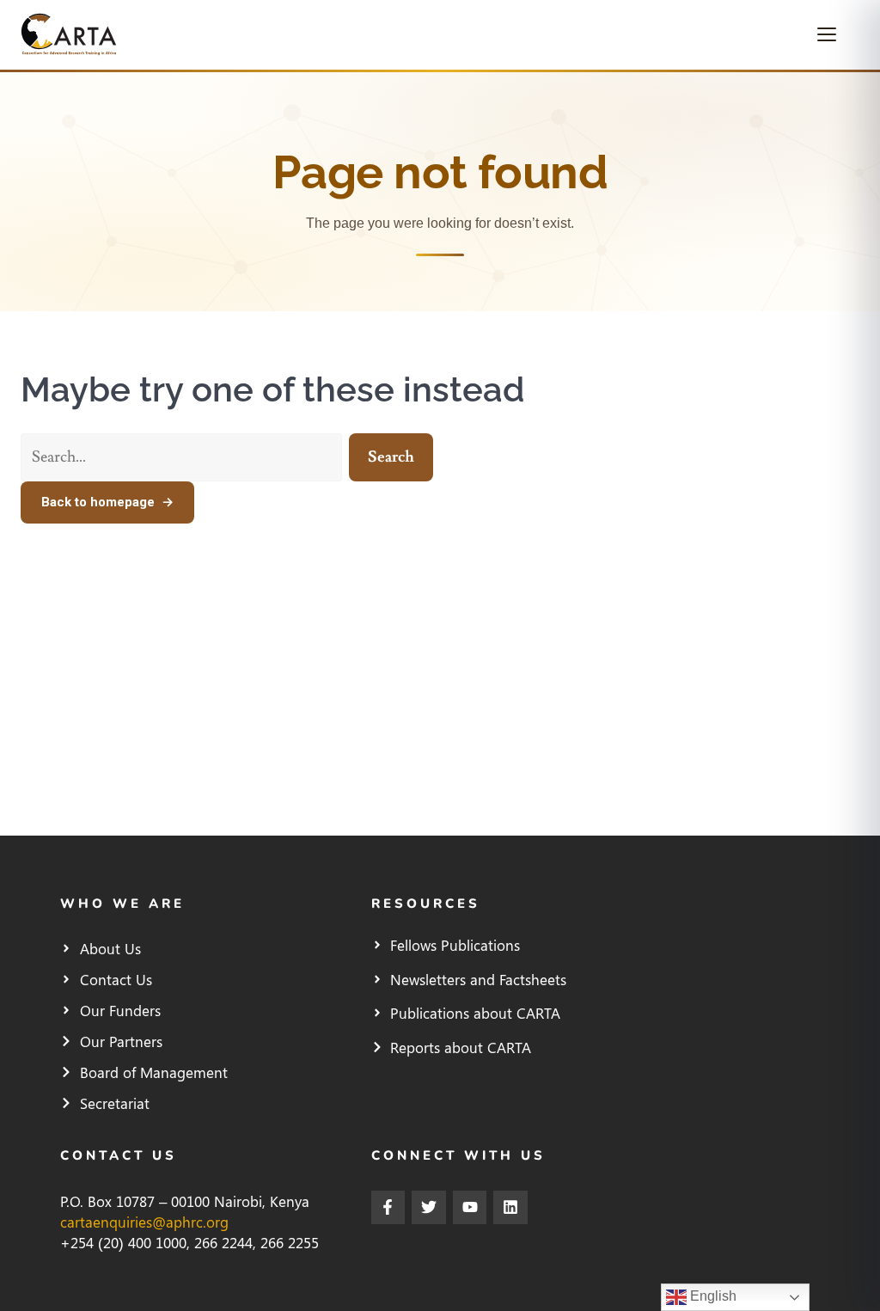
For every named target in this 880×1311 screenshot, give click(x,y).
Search (391, 457)
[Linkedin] (510, 1208)
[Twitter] (429, 1208)
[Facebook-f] (388, 1208)
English (711, 1296)
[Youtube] (470, 1208)
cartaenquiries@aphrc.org (144, 1221)
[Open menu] (833, 34)
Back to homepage (107, 502)
